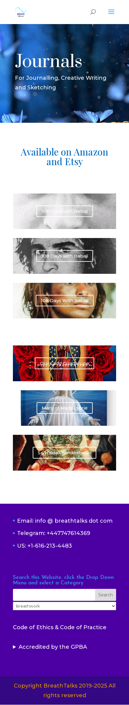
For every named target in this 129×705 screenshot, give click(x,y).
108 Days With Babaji (64, 300)
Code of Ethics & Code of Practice (59, 627)
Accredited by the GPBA (53, 647)
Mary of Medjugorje (65, 408)
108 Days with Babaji (64, 211)
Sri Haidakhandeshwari (64, 453)
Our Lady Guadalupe (64, 363)
